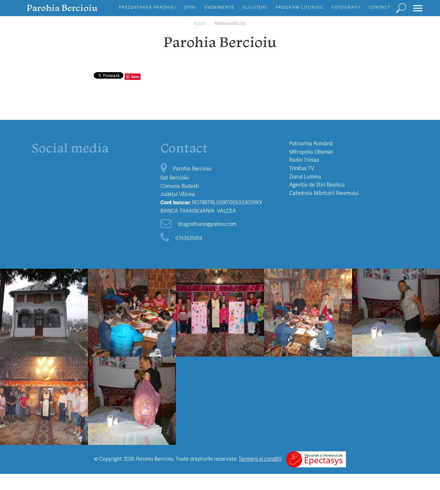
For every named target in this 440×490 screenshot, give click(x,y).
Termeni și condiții (260, 458)
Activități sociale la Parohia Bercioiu (396, 296)
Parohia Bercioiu (230, 23)
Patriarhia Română (311, 143)
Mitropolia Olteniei (311, 151)
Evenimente (219, 7)
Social (396, 281)
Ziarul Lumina (305, 176)
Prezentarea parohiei (147, 7)
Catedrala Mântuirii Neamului (324, 193)
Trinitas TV (301, 168)
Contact (379, 7)
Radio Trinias (304, 159)
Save (135, 76)
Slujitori (255, 7)
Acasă (200, 23)
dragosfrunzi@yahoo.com (207, 223)
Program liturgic (299, 7)
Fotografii (346, 7)
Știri (190, 7)
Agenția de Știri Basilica (317, 184)
